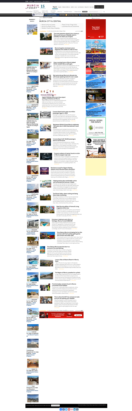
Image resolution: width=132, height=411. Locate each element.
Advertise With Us (102, 405)
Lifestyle (59, 11)
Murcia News (29, 11)
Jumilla (72, 7)
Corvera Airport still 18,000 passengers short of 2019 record (64, 139)
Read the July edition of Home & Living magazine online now (68, 207)
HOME (40, 17)
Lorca (76, 7)
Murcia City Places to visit (48, 26)
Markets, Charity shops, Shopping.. (51, 28)
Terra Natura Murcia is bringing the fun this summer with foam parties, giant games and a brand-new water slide (69, 234)
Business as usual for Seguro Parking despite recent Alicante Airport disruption (63, 168)
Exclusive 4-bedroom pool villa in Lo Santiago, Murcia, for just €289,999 (62, 220)
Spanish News (77, 11)
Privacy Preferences (55, 405)
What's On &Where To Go (45, 11)
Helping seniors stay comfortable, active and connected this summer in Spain (65, 181)
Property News (68, 11)
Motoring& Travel (53, 11)
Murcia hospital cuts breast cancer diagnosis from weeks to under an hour (66, 48)
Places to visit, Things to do (69, 24)
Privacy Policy (89, 405)
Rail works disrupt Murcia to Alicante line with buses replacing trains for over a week (65, 76)
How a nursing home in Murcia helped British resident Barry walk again (65, 63)
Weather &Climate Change (37, 11)
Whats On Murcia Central (48, 24)
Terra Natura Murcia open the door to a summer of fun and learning (58, 247)
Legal (93, 405)
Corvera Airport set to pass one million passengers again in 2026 (64, 112)
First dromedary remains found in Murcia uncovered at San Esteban (64, 284)
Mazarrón (87, 7)
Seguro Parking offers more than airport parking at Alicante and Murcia (53, 98)
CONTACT (31, 1)
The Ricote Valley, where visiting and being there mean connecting (65, 194)
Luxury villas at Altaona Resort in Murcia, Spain (67, 260)
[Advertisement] (96, 167)
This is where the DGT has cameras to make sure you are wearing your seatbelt (66, 297)
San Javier (92, 7)
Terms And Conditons (82, 405)
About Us (97, 405)
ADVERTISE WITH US (37, 1)
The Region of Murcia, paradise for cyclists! (67, 273)
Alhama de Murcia (66, 7)
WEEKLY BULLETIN (45, 1)
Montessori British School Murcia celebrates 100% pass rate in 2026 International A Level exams (66, 126)
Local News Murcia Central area (70, 26)
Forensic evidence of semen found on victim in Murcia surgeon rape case (67, 154)
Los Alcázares (81, 7)
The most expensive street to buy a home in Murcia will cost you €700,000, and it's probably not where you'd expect (66, 35)
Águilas (59, 7)
